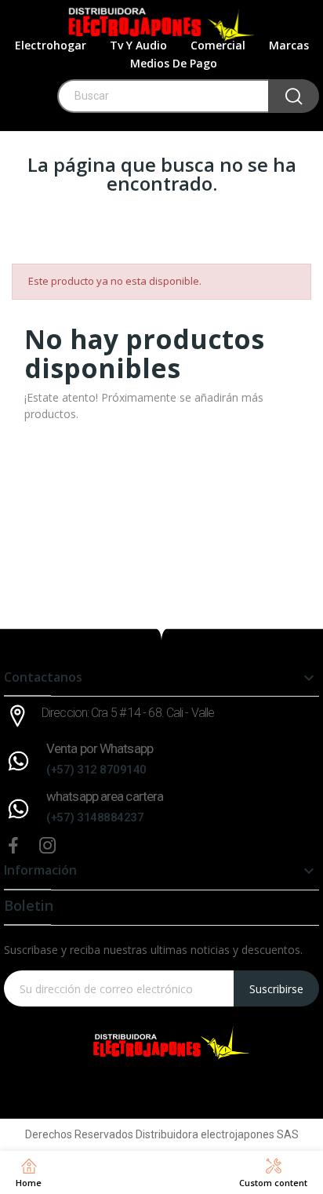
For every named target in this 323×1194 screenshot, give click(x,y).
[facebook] (13, 846)
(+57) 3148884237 (94, 817)
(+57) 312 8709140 (96, 770)
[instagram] (47, 846)
